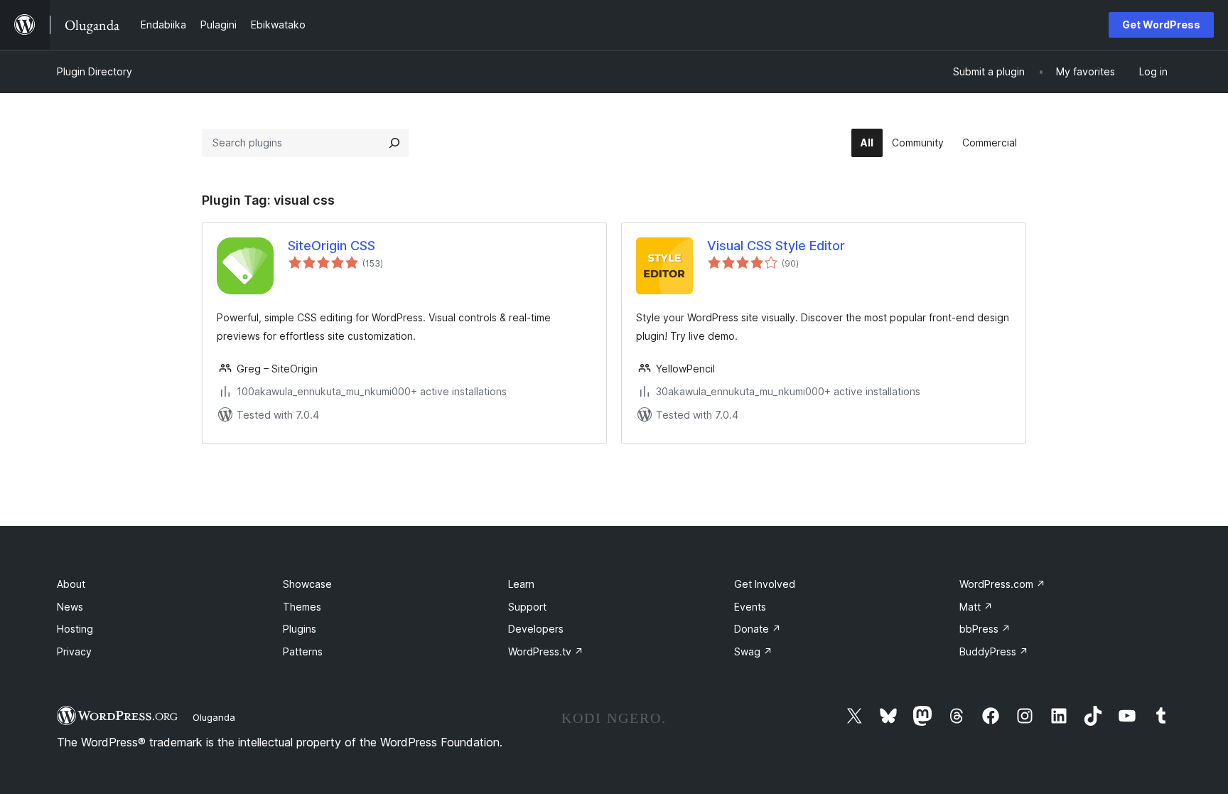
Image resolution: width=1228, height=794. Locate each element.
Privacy (74, 651)
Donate (757, 629)
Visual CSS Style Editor (776, 245)
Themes (302, 607)
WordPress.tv (545, 651)
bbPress (985, 629)
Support (527, 607)
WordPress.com (1002, 584)
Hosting (75, 629)
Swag (753, 651)
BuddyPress (993, 651)
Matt (976, 607)
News (70, 607)
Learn (521, 584)
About (71, 584)
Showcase (307, 584)
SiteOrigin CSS (331, 245)
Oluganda (214, 717)
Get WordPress (1161, 24)
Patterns (303, 651)
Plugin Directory (94, 71)
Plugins (299, 629)
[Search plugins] (394, 143)
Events (750, 607)
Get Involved (764, 584)
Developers (536, 629)
